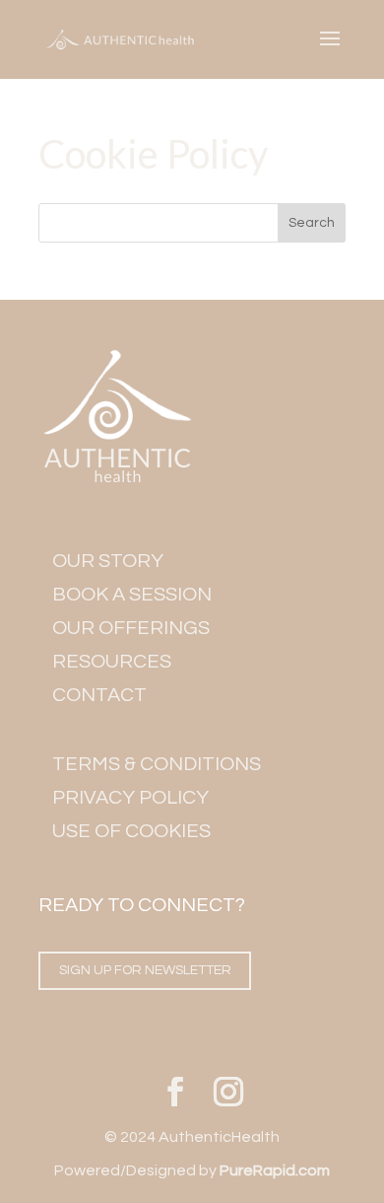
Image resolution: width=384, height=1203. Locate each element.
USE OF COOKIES (131, 831)
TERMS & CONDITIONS (156, 764)
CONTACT (99, 695)
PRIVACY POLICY (130, 798)
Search (311, 223)
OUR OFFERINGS (131, 628)
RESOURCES (111, 662)
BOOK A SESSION (132, 594)
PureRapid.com (275, 1170)
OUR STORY (107, 561)
